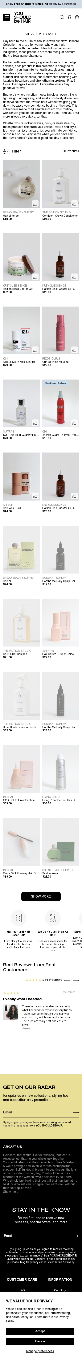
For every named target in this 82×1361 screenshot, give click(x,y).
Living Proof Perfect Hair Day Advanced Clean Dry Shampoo (60, 800)
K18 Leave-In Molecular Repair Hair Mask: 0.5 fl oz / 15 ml (21, 362)
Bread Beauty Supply (18, 212)
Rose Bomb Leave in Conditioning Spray (21, 727)
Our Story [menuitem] (60, 1290)
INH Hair (48, 651)
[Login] (70, 17)
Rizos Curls (51, 359)
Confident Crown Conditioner (60, 216)
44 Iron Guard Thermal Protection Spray (60, 435)
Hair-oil (7, 581)
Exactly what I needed (22, 999)
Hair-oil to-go (11, 216)
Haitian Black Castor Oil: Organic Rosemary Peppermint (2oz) (60, 289)
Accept (40, 1331)
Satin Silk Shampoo (15, 654)
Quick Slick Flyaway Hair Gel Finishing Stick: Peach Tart (21, 873)
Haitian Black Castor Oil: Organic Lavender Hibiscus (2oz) (60, 508)
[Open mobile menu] (6, 17)
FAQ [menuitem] (22, 1290)
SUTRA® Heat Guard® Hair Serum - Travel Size (21, 435)
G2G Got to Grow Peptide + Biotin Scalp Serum (21, 800)
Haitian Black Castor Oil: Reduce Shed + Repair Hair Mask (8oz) (21, 289)
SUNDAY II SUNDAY (54, 578)
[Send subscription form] (76, 1113)
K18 (5, 359)
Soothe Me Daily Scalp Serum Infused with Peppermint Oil (60, 727)
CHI (44, 432)
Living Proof (51, 797)
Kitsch (8, 505)
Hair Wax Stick (12, 508)
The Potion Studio (56, 212)
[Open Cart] (77, 17)
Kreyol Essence (15, 286)
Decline (40, 1341)
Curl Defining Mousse (55, 362)
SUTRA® (8, 432)
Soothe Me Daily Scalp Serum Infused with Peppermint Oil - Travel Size (60, 581)
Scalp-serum (50, 873)
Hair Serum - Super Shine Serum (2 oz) (60, 654)
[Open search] (62, 17)
